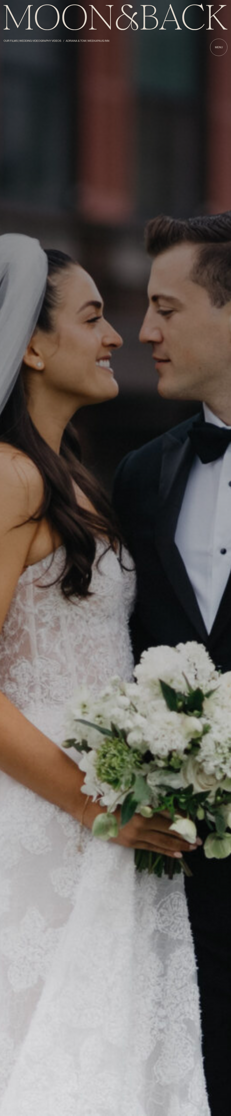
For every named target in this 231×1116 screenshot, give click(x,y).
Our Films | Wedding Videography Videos (33, 40)
